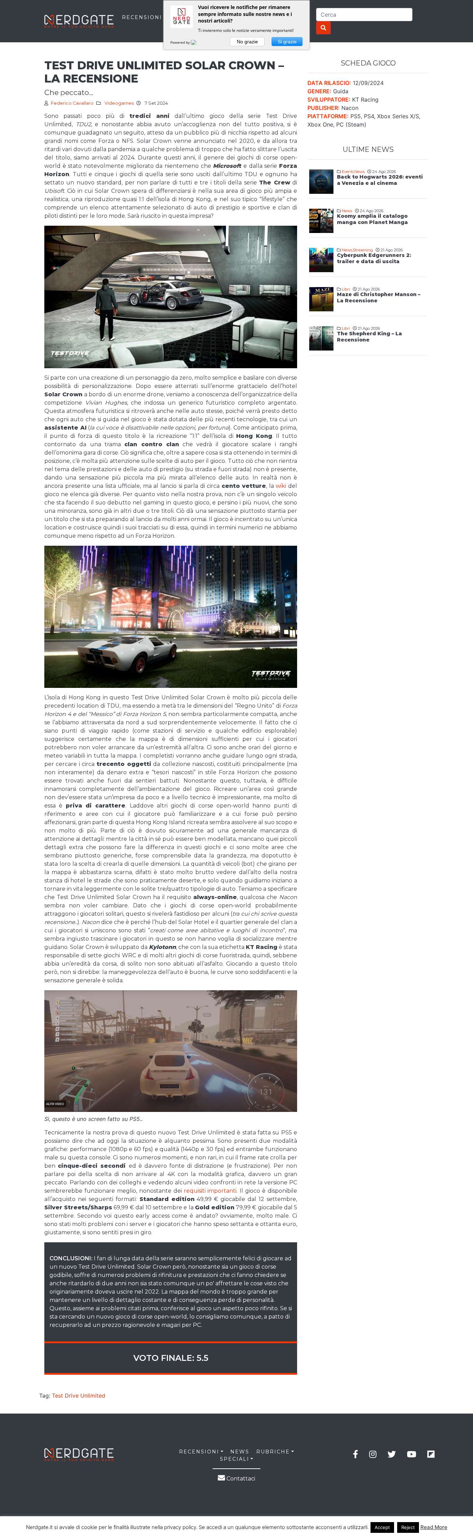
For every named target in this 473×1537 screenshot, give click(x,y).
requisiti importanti (210, 1191)
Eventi (348, 171)
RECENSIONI (142, 17)
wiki (281, 486)
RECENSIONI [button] (199, 1452)
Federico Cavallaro (72, 103)
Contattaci (240, 1478)
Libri (346, 289)
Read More (433, 1527)
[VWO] (198, 42)
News (359, 171)
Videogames (119, 103)
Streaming (363, 250)
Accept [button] (382, 1527)
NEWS (239, 1452)
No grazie (247, 41)
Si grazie (287, 41)
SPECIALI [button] (234, 1459)
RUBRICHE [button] (273, 1452)
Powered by (180, 42)
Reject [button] (408, 1527)
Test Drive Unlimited (78, 1395)
